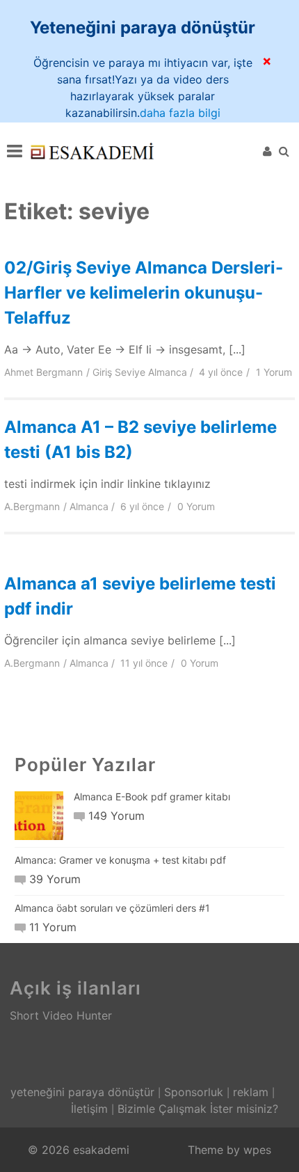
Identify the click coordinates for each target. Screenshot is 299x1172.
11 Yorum (52, 927)
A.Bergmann (32, 506)
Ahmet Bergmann (43, 372)
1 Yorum (274, 372)
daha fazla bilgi (180, 113)
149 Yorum (116, 816)
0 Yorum (196, 506)
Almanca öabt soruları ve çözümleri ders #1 (112, 908)
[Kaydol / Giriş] (267, 151)
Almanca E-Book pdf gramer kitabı (152, 796)
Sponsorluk (193, 1092)
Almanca (89, 506)
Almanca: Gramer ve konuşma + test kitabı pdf (120, 860)
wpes (257, 1150)
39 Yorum (54, 879)
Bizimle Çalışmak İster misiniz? (198, 1109)
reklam (250, 1092)
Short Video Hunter (61, 1015)
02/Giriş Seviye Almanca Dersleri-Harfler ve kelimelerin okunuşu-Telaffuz (143, 293)
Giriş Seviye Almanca (139, 372)
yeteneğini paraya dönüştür (82, 1092)
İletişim (89, 1109)
